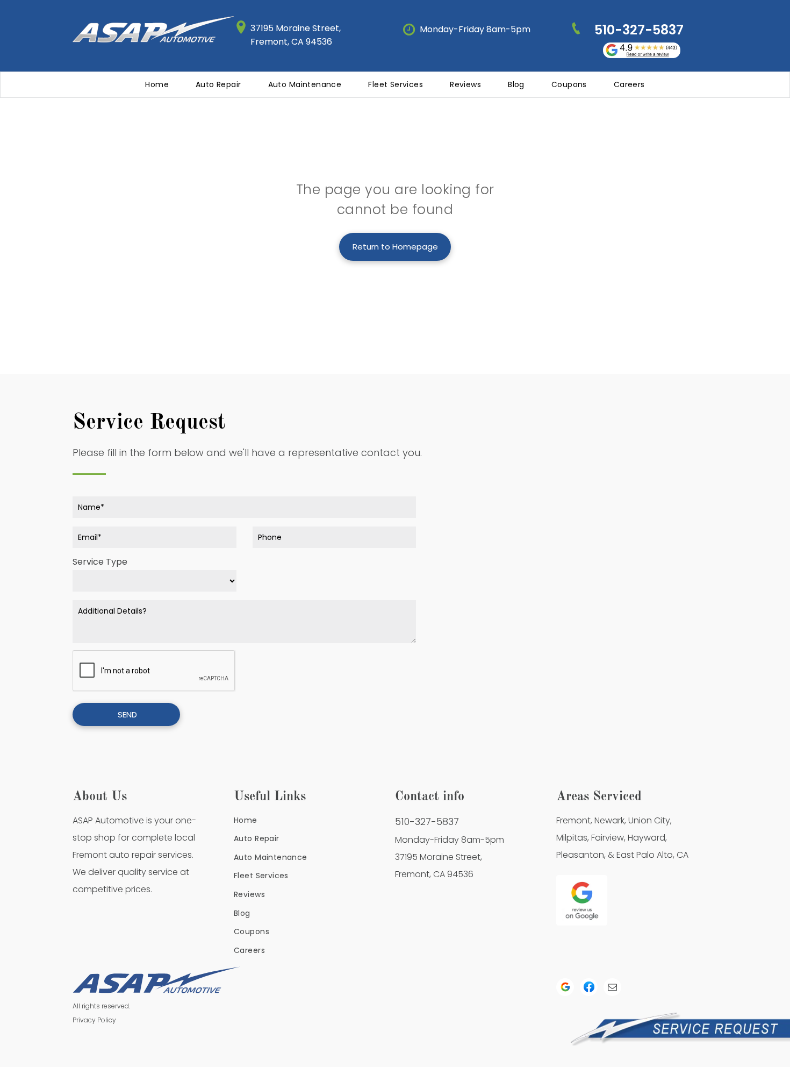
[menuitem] (157, 84)
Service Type (100, 562)
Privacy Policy (94, 1020)
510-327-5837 (427, 821)
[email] (612, 988)
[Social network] (589, 988)
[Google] (565, 988)
